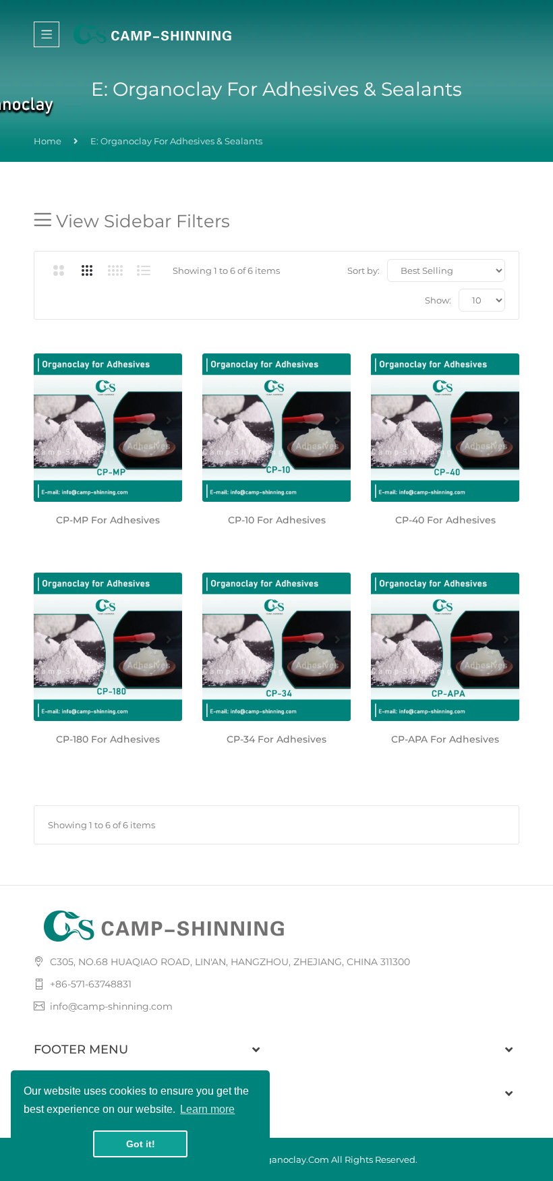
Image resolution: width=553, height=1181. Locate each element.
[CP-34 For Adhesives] (276, 647)
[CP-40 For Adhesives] (445, 427)
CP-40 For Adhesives (445, 520)
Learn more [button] (207, 1109)
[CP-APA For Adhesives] (445, 647)
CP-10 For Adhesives (277, 520)
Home (47, 141)
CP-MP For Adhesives (108, 520)
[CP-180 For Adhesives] (108, 647)
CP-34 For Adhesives (276, 739)
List (143, 270)
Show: (438, 300)
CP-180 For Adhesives (108, 739)
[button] (47, 420)
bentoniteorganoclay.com (270, 1159)
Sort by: (363, 270)
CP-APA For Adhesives (445, 739)
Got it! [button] (140, 1144)
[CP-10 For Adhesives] (276, 427)
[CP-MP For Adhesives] (108, 427)
